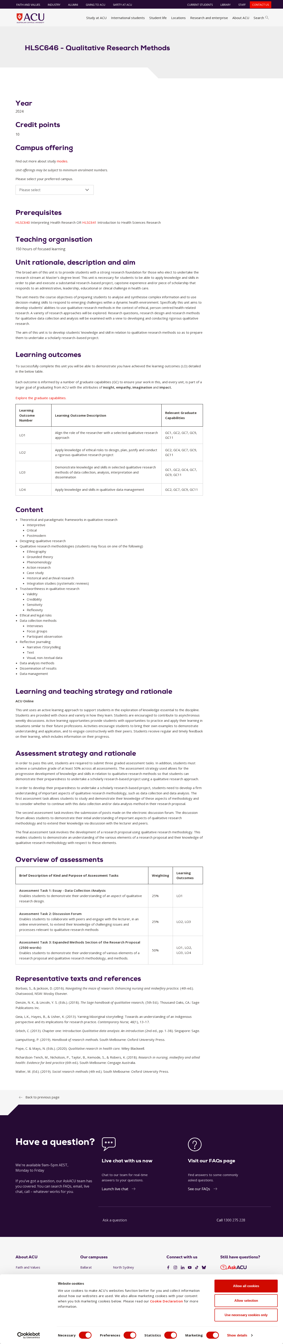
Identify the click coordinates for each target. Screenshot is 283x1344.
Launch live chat (115, 1188)
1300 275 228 (234, 1220)
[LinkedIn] (182, 1267)
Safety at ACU (122, 5)
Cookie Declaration (166, 1301)
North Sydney (123, 1267)
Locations (178, 17)
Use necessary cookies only (246, 1315)
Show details (237, 1335)
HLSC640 (23, 222)
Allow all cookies (246, 1286)
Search (259, 17)
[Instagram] (175, 1267)
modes (62, 161)
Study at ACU (96, 17)
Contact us (260, 5)
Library (225, 5)
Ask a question (115, 1220)
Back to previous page (42, 1097)
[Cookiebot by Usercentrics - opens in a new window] (28, 1335)
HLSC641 (90, 222)
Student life (158, 17)
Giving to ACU (95, 5)
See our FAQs (199, 1188)
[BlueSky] (204, 1267)
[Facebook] (168, 1267)
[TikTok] (196, 1267)
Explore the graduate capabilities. (40, 398)
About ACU (240, 17)
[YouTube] (189, 1267)
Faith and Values (28, 5)
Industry (54, 5)
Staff (242, 5)
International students (128, 17)
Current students (200, 5)
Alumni (73, 5)
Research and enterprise (209, 17)
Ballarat (86, 1267)
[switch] (130, 1335)
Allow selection (246, 1300)
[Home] (30, 18)
